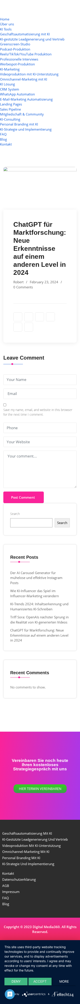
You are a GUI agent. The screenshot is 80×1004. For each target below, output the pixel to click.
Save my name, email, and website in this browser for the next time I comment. (37, 412)
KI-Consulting (10, 119)
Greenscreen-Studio (15, 44)
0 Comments (23, 287)
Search (15, 514)
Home (4, 19)
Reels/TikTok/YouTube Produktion (26, 54)
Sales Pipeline (10, 109)
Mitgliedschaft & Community (22, 114)
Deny (16, 981)
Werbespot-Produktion (17, 64)
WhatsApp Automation (17, 94)
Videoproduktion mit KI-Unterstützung (29, 74)
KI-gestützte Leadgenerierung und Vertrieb (32, 39)
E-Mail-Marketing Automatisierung (26, 99)
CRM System (9, 89)
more (64, 981)
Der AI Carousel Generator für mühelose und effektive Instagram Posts (36, 578)
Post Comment (23, 497)
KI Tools (6, 29)
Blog (3, 139)
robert (18, 282)
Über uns (7, 24)
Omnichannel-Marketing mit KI (23, 79)
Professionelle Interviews (19, 59)
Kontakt (6, 144)
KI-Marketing (10, 69)
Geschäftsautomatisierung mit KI (25, 34)
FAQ (3, 134)
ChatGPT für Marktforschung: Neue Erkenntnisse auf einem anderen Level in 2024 (39, 635)
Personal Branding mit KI (19, 124)
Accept (40, 981)
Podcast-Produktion (15, 49)
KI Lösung (7, 84)
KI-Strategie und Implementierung (26, 129)
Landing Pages (11, 104)
